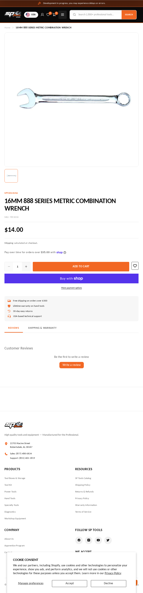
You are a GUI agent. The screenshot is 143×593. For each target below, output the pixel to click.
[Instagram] (88, 540)
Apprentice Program (14, 545)
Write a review (72, 365)
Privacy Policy (113, 573)
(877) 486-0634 (24, 453)
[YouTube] (98, 540)
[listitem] (11, 176)
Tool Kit (8, 485)
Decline (108, 583)
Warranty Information (86, 505)
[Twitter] (108, 540)
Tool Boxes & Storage (14, 478)
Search (129, 15)
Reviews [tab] (13, 328)
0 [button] (56, 13)
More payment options (71, 288)
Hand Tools (9, 498)
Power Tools (10, 492)
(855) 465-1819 (27, 458)
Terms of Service (83, 512)
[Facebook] (79, 540)
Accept (70, 583)
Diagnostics (10, 512)
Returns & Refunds (84, 492)
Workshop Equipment (15, 518)
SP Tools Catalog (83, 478)
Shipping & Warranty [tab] (42, 328)
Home (7, 28)
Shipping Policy (82, 485)
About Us (9, 539)
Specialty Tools (11, 505)
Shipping (8, 243)
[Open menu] (62, 15)
